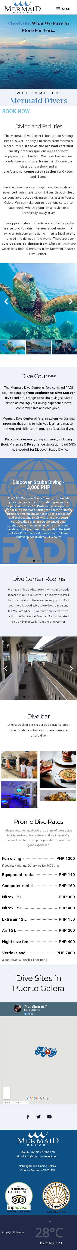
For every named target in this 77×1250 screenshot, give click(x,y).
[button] (6, 301)
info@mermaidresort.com (41, 1156)
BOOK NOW (16, 111)
